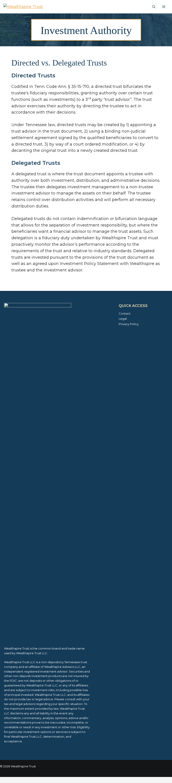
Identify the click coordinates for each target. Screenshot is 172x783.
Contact (125, 313)
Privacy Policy (129, 324)
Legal (123, 318)
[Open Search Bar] (154, 6)
